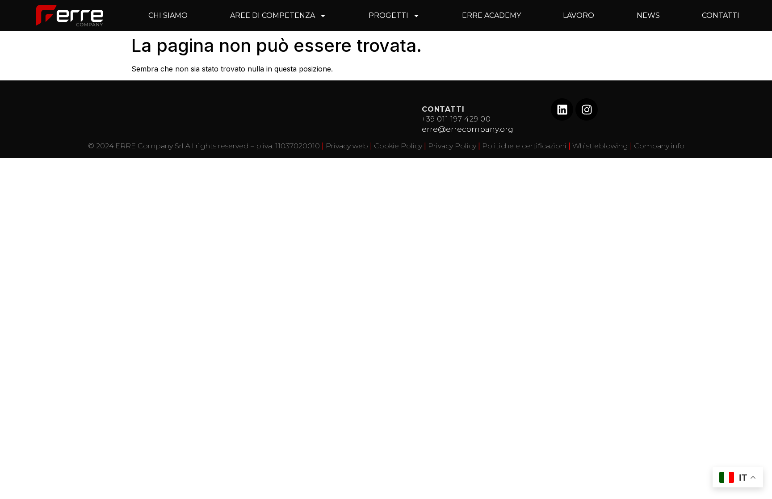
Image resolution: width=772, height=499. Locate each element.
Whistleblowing (600, 146)
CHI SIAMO (168, 15)
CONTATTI (720, 15)
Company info (659, 146)
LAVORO (578, 15)
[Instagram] (586, 109)
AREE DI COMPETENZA (272, 15)
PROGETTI (388, 15)
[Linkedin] (562, 109)
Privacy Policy (452, 146)
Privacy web (347, 146)
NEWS (648, 15)
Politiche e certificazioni (524, 146)
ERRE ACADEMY (491, 15)
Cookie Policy (398, 146)
